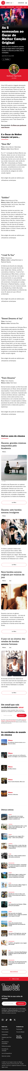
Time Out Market (20, 1032)
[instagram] (2, 1020)
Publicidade (19, 1029)
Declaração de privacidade (5, 1042)
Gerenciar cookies (6, 1056)
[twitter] (15, 1020)
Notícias (3, 7)
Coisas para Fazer (10, 7)
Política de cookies (6, 1046)
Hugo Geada (17, 76)
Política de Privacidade (11, 720)
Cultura (25, 7)
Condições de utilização (5, 1050)
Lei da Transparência (7, 1053)
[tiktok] (6, 1020)
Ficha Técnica (5, 1029)
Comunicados (5, 1032)
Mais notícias (14, 972)
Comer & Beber (19, 7)
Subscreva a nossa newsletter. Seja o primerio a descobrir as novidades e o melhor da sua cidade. (13, 711)
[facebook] (10, 1020)
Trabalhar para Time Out (6, 1038)
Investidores (5, 1034)
